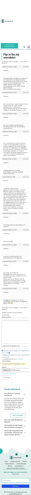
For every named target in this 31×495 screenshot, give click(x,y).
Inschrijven (16, 486)
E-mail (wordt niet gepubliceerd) (10, 345)
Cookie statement (19, 466)
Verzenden (6, 377)
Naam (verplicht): (6, 317)
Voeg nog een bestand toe (9, 373)
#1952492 (26, 92)
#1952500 (26, 261)
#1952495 (26, 159)
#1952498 (26, 230)
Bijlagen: (4, 367)
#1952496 (26, 177)
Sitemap (10, 466)
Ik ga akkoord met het (13, 359)
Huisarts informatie (21, 464)
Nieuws (24, 461)
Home (6, 461)
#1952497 (26, 213)
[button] (28, 47)
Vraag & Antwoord (15, 461)
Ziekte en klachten (9, 464)
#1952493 (26, 113)
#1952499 (26, 245)
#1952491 (26, 67)
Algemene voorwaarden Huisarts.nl (15, 468)
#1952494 (26, 131)
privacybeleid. (19, 359)
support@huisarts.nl (15, 494)
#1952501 (26, 288)
